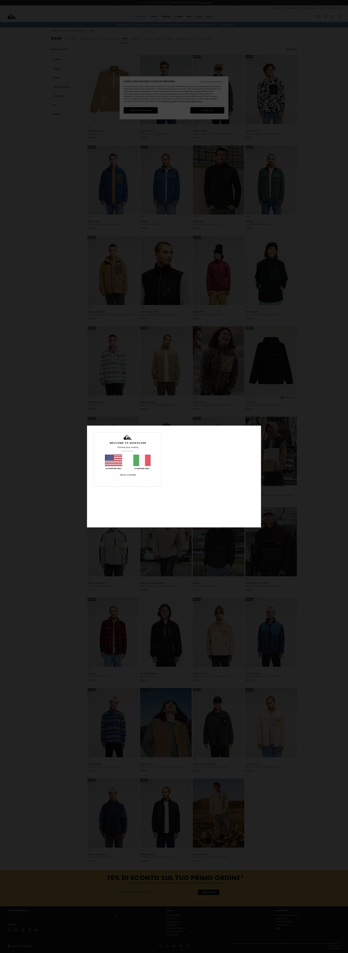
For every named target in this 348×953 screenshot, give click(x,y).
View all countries (128, 475)
